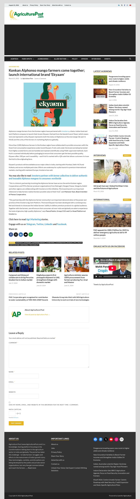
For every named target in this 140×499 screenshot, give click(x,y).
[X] (106, 439)
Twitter (40, 224)
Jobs (53, 448)
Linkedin (49, 224)
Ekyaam (69, 243)
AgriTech (14, 59)
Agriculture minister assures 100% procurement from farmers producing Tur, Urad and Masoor (76, 278)
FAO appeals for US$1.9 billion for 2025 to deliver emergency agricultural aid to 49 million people (111, 232)
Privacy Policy (34, 5)
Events (107, 59)
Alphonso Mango (38, 243)
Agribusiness (43, 59)
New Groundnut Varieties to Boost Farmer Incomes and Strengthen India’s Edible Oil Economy (120, 93)
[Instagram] (116, 439)
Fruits (80, 243)
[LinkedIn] (101, 439)
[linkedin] (119, 5)
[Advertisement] (70, 40)
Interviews (96, 59)
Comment (13, 343)
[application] (112, 268)
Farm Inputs (27, 59)
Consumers (50, 243)
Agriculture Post (28, 78)
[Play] (96, 276)
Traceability (34, 245)
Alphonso (27, 243)
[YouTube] (111, 439)
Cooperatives (61, 243)
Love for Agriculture (124, 496)
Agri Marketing (14, 66)
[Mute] (125, 276)
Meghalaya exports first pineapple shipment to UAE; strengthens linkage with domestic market (48, 278)
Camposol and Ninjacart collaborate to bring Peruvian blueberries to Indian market (21, 277)
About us (25, 5)
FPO (75, 243)
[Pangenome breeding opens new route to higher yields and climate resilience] (100, 77)
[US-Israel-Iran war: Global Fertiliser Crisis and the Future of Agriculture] (112, 183)
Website (12, 392)
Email (12, 382)
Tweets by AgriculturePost (103, 284)
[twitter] (122, 5)
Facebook (61, 224)
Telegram (30, 224)
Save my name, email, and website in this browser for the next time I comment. (44, 405)
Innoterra (65, 131)
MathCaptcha (15, 417)
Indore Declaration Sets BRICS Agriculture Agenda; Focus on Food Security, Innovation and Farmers (119, 123)
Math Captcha (15, 409)
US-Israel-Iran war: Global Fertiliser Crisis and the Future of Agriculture (111, 187)
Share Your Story (45, 5)
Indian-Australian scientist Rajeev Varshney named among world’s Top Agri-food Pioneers (120, 108)
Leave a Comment (40, 78)
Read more (32, 468)
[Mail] (122, 439)
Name (12, 372)
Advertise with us (57, 5)
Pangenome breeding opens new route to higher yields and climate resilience (119, 78)
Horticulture (14, 245)
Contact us (67, 5)
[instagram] (127, 5)
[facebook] (125, 5)
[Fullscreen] (128, 276)
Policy (74, 59)
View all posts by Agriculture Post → (37, 314)
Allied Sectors (60, 59)
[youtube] (130, 5)
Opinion (84, 59)
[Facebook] (95, 439)
